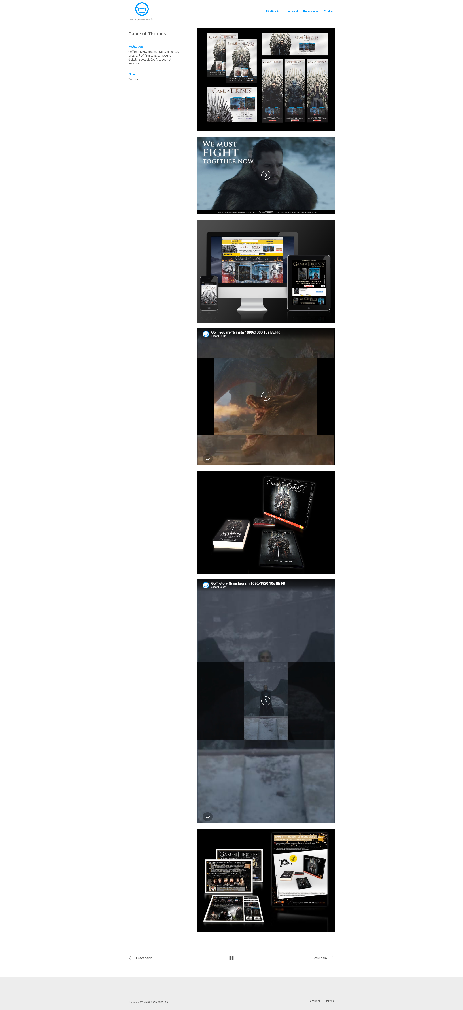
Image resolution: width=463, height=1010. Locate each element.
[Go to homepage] (142, 11)
